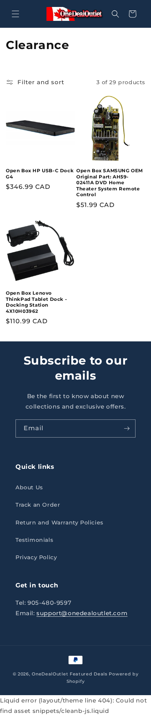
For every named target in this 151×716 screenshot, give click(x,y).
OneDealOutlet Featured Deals (70, 674)
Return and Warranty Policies (59, 522)
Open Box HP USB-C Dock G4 (40, 174)
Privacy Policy (36, 557)
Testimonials (34, 539)
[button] (15, 13)
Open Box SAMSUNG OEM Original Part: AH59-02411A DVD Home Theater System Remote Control (109, 182)
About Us (29, 487)
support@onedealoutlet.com (81, 613)
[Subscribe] (126, 428)
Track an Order (37, 504)
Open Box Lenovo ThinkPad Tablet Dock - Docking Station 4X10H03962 (36, 302)
